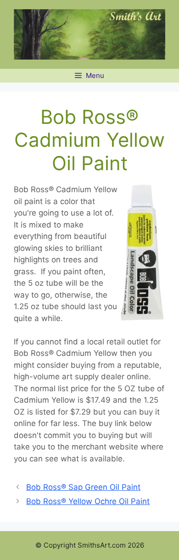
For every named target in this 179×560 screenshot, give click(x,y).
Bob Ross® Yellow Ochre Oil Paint (88, 501)
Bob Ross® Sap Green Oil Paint (83, 487)
